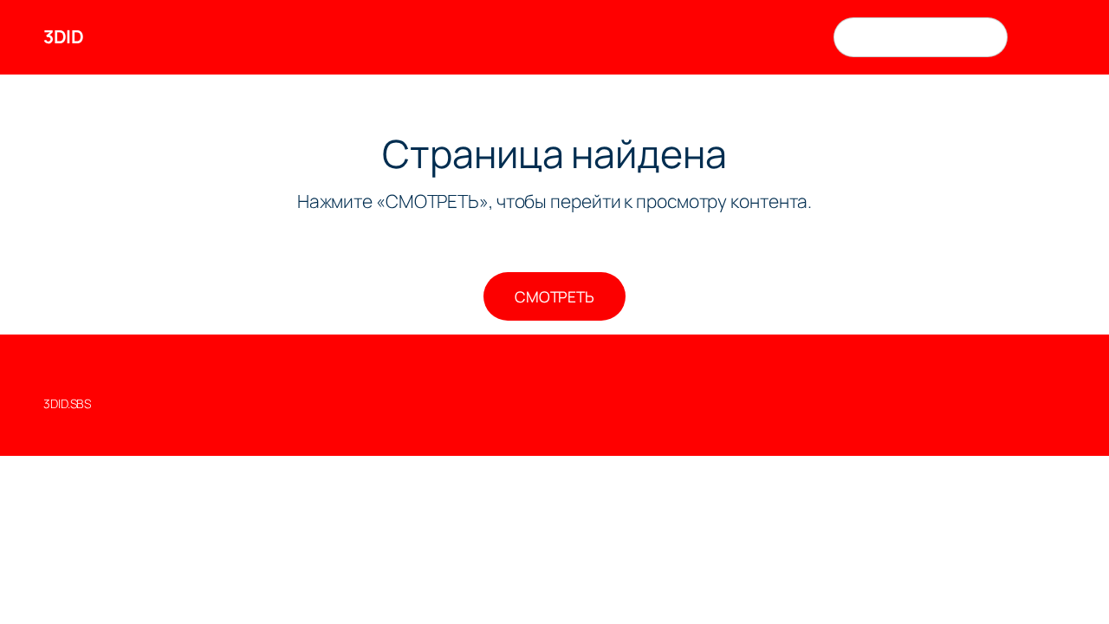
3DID (63, 36)
